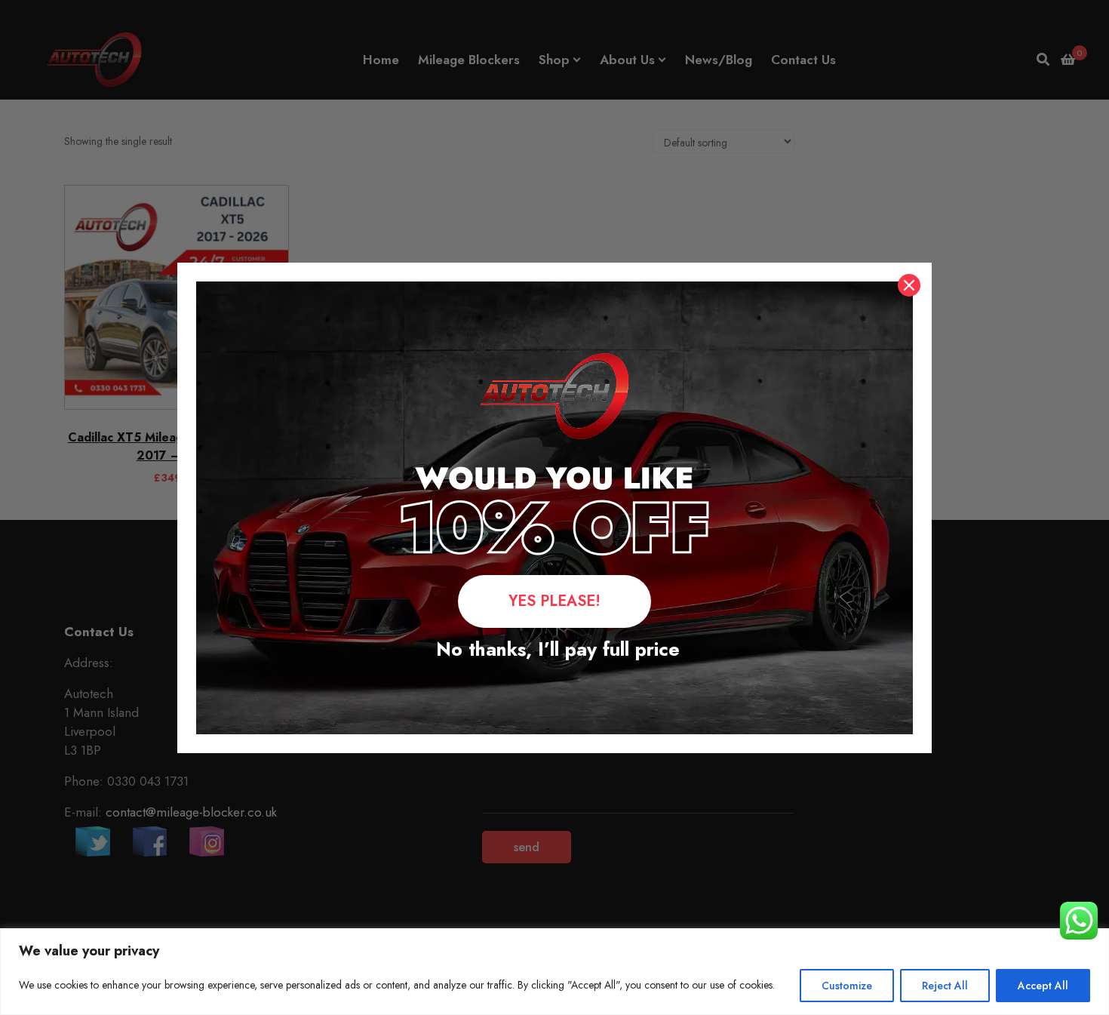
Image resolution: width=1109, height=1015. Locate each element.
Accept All (1043, 985)
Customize (847, 985)
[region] (554, 971)
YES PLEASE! (554, 601)
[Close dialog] (909, 285)
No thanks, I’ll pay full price (555, 649)
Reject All (945, 985)
